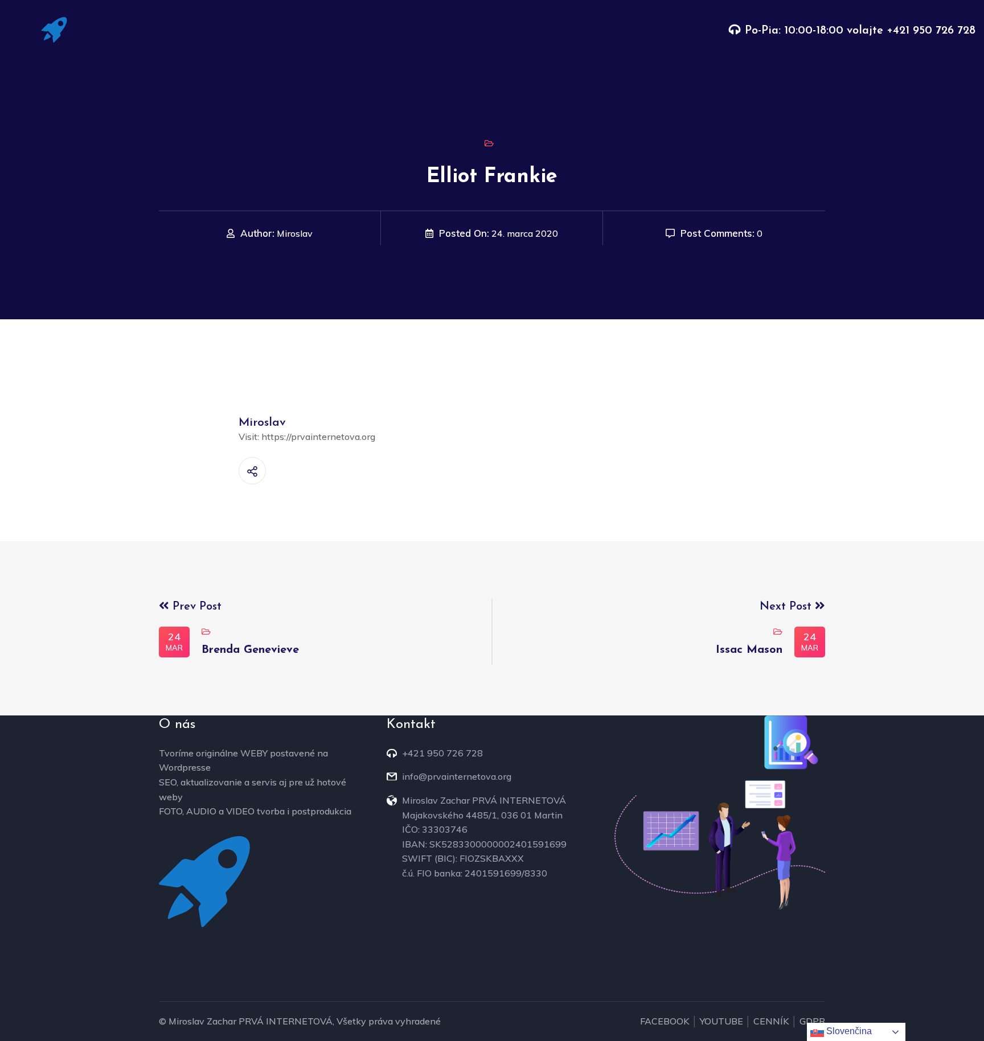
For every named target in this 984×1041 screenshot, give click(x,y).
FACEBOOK (665, 1021)
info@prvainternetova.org (456, 776)
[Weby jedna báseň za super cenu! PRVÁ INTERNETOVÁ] (54, 29)
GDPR (812, 1021)
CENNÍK (771, 1021)
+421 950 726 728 (931, 30)
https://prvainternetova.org (318, 436)
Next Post (787, 606)
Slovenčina (848, 1031)
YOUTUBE (721, 1021)
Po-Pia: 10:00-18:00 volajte (816, 30)
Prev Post (195, 606)
